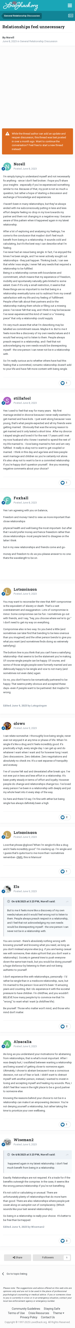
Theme (58, 1313)
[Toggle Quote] (9, 901)
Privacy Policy (28, 1317)
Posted (25, 168)
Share (18, 1257)
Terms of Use (16, 1313)
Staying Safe (52, 1308)
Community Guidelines (26, 1308)
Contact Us (48, 1317)
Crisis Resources (38, 1313)
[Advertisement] (37, 87)
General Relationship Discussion (38, 41)
